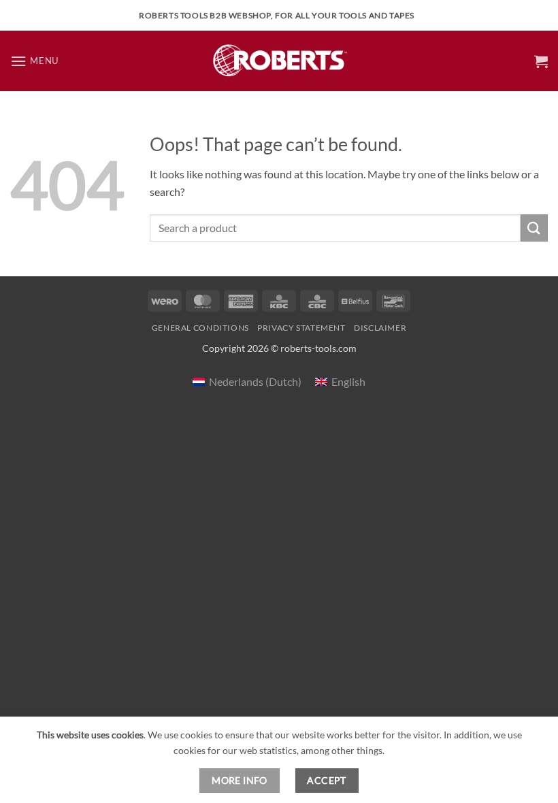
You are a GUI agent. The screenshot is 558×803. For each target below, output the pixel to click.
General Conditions (200, 328)
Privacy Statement (301, 328)
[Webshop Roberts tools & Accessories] (279, 61)
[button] (34, 61)
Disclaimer (380, 328)
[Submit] (534, 227)
